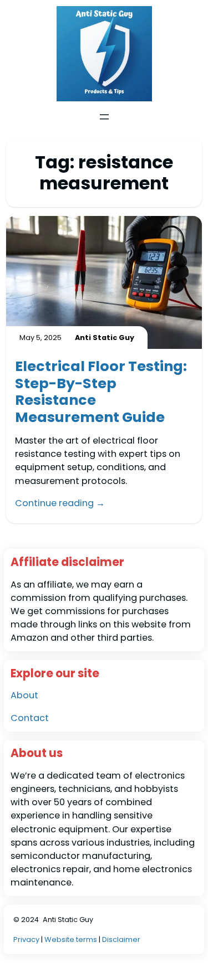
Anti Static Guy (68, 919)
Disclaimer (121, 939)
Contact (30, 718)
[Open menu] (104, 116)
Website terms (70, 939)
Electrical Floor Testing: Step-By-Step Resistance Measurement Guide (101, 391)
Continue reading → (60, 503)
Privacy (27, 939)
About (24, 695)
